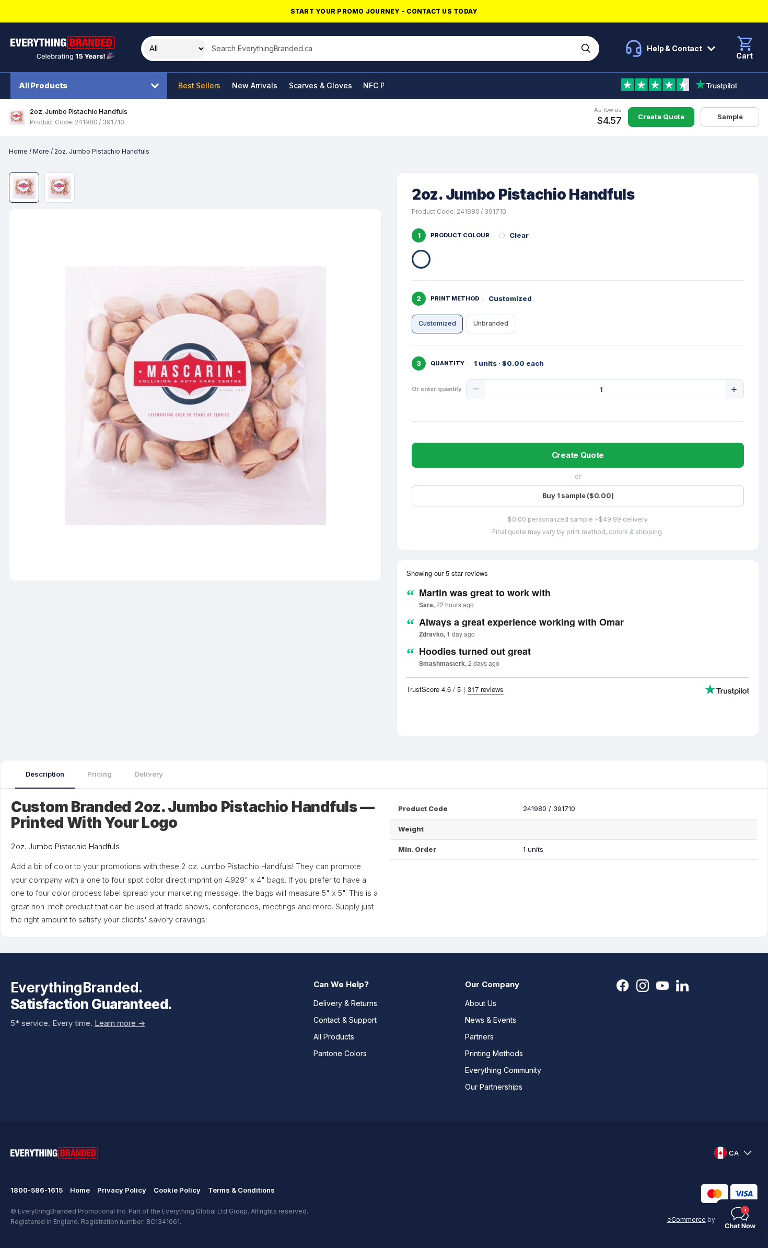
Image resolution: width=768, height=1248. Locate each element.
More (41, 151)
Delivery (149, 774)
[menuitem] (91, 86)
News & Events (490, 1019)
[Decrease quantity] (476, 389)
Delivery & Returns (345, 1003)
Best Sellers (199, 85)
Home (18, 151)
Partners (479, 1036)
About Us (480, 1003)
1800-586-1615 (36, 1190)
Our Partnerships (493, 1086)
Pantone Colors (340, 1053)
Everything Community (503, 1070)
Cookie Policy (177, 1190)
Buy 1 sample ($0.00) (578, 495)
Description (45, 774)
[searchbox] (391, 49)
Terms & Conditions (241, 1190)
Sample (730, 116)
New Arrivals (254, 85)
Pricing (99, 774)
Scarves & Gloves (320, 85)
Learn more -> (120, 1023)
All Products (43, 85)
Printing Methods (494, 1053)
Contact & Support (345, 1019)
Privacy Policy (121, 1190)
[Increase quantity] (734, 389)
